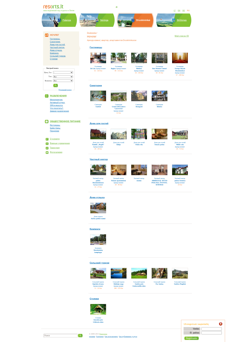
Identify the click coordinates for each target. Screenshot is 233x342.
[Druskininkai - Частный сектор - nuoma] (139, 169)
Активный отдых (57, 102)
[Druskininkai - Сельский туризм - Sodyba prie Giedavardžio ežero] (139, 273)
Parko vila (139, 144)
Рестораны (55, 125)
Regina (113, 68)
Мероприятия (56, 100)
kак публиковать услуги (128, 336)
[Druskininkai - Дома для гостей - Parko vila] (139, 134)
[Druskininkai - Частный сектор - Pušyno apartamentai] (119, 169)
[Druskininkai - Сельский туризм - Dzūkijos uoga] (119, 273)
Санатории (55, 42)
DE (183, 10)
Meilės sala (180, 144)
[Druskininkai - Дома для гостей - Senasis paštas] (160, 134)
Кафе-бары (55, 128)
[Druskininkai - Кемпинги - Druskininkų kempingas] (98, 239)
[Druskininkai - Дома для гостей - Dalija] (119, 134)
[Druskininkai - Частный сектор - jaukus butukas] (180, 169)
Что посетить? (56, 108)
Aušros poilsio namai (98, 218)
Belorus (159, 106)
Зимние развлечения (59, 111)
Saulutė (98, 106)
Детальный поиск (64, 90)
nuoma (139, 180)
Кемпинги (54, 53)
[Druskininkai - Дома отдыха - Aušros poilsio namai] (98, 208)
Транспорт (55, 148)
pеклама (92, 336)
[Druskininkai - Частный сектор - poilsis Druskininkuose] (98, 169)
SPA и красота (56, 105)
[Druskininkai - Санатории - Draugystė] (139, 96)
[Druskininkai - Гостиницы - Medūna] (139, 58)
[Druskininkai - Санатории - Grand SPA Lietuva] (119, 96)
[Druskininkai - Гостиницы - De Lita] (98, 58)
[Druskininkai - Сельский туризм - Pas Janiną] (160, 273)
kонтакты (100, 336)
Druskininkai (92, 33)
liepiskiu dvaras (98, 284)
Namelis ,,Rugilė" (98, 144)
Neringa (104, 20)
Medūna (139, 68)
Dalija (118, 144)
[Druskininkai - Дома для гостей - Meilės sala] (180, 134)
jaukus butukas (180, 180)
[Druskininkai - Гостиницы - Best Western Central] (160, 58)
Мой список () (182, 36)
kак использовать (111, 336)
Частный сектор (57, 47)
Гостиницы (55, 39)
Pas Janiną (159, 284)
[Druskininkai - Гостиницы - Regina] (119, 58)
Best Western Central (159, 68)
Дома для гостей (57, 45)
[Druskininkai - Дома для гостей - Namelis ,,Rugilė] (98, 134)
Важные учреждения (60, 143)
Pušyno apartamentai (118, 180)
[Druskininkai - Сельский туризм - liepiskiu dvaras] (98, 273)
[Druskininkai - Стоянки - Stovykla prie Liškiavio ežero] (98, 309)
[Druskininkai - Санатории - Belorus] (160, 96)
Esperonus (103, 334)
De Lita (92, 68)
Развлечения (58, 95)
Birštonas (182, 20)
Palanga (66, 20)
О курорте (55, 139)
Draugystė (139, 106)
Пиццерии (54, 131)
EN (179, 10)
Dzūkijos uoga (118, 284)
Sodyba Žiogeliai (180, 284)
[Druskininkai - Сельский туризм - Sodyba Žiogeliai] (180, 273)
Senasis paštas (159, 144)
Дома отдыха (56, 50)
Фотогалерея (56, 152)
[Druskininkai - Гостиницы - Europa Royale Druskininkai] (180, 58)
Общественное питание (65, 121)
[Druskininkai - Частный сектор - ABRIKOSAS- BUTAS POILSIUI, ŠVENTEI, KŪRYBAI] (160, 169)
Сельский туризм (57, 56)
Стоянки (54, 59)
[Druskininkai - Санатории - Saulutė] (98, 96)
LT (175, 10)
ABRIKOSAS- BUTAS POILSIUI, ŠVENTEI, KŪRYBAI (159, 183)
